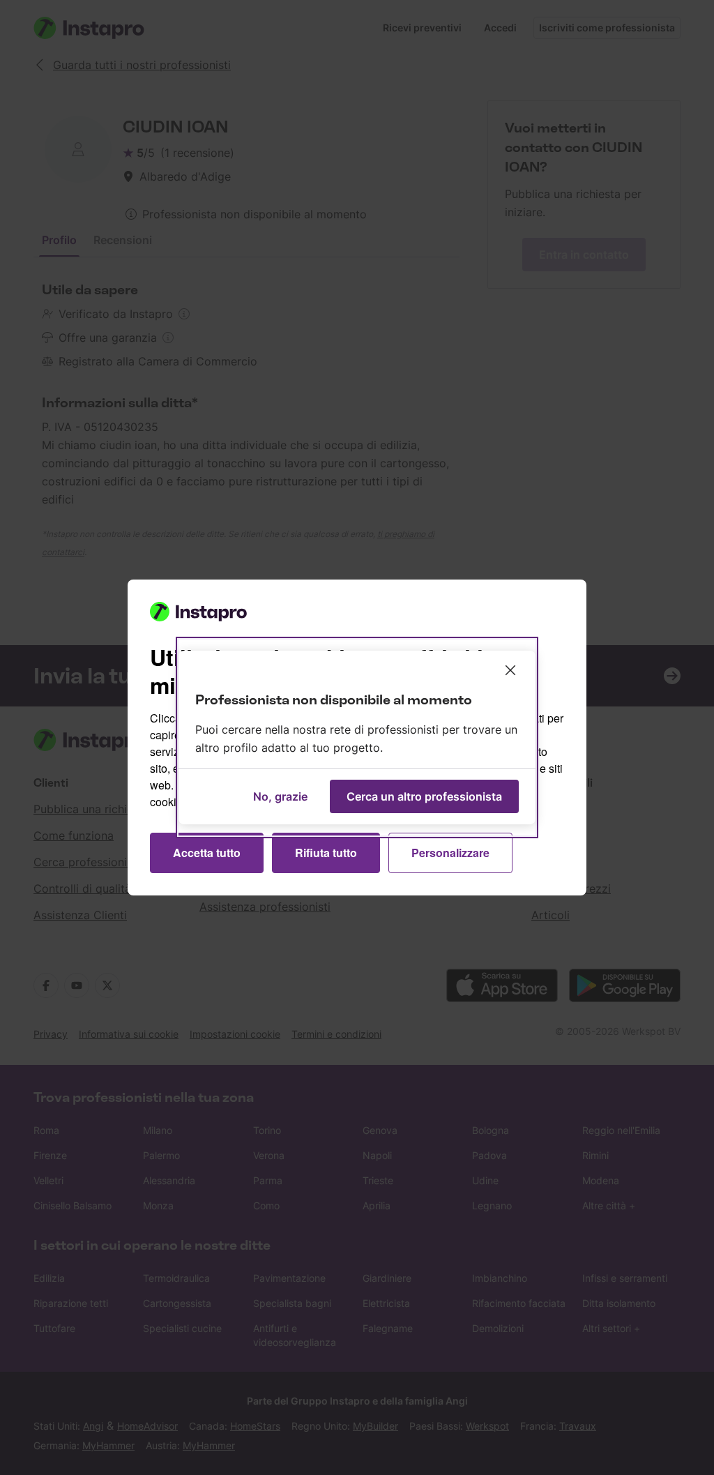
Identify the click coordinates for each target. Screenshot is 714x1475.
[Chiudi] (510, 670)
